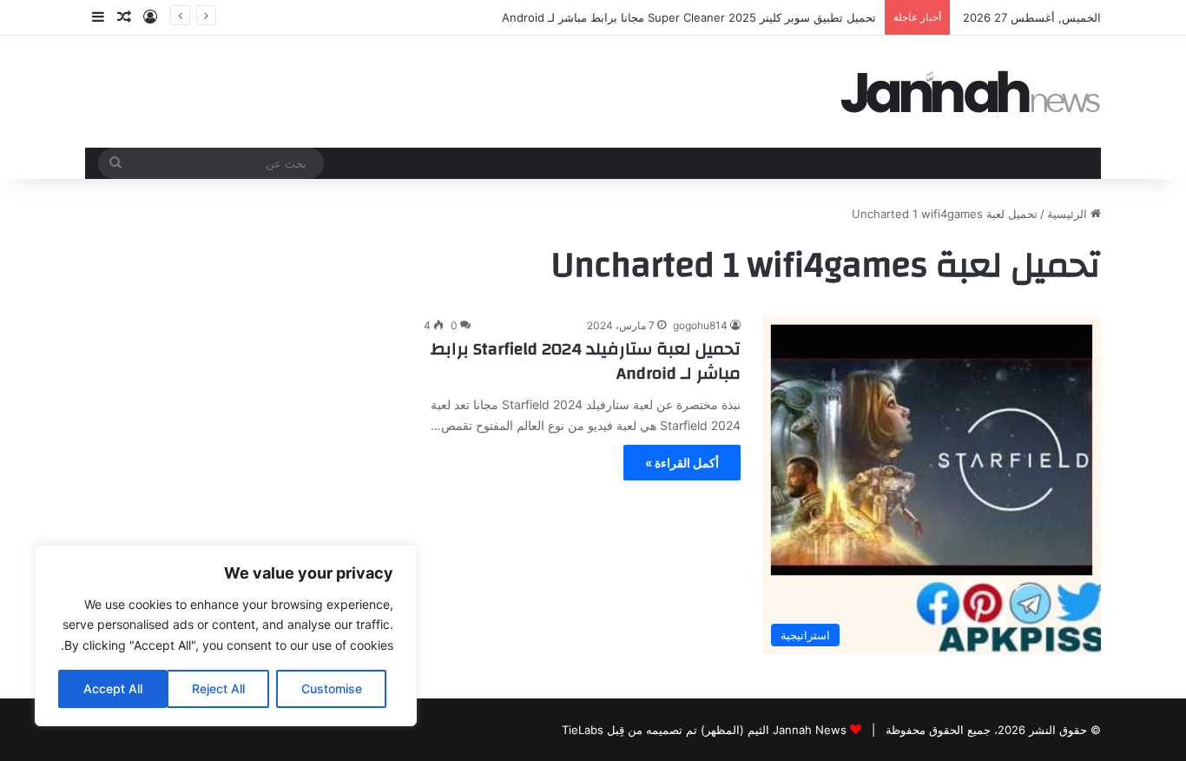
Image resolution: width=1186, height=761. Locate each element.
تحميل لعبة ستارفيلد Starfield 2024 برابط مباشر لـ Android (586, 361)
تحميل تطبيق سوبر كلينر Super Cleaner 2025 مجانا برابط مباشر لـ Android (689, 17)
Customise (331, 688)
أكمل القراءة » (682, 462)
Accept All (112, 688)
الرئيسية (1068, 214)
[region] (226, 635)
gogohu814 (700, 325)
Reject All (218, 688)
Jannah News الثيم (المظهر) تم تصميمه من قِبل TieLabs (704, 730)
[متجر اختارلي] (970, 91)
